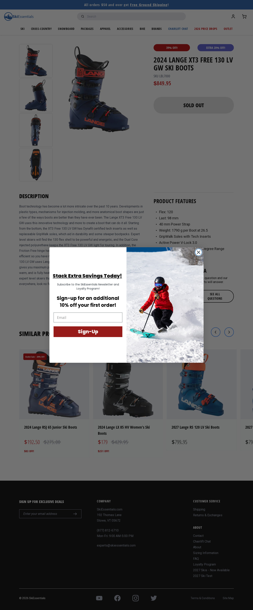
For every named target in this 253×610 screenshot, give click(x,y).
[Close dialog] (198, 252)
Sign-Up (88, 331)
